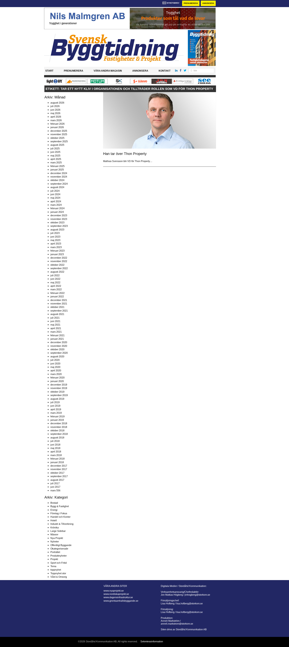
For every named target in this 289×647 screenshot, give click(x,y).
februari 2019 (57, 416)
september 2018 (59, 434)
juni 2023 (55, 236)
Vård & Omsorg (58, 577)
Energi (53, 510)
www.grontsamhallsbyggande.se (121, 601)
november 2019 (58, 388)
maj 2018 (55, 448)
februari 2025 (57, 166)
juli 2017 (55, 483)
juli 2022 (55, 275)
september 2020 (59, 353)
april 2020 (55, 370)
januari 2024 (57, 212)
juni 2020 (55, 363)
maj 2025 (55, 155)
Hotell (53, 520)
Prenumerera (191, 3)
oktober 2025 (57, 138)
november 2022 (58, 261)
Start (49, 70)
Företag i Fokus (58, 513)
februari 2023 (57, 250)
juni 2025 (55, 152)
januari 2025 (57, 169)
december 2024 (58, 173)
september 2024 (59, 184)
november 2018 (58, 427)
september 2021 (59, 310)
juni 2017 (55, 487)
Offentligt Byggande (60, 545)
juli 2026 (55, 106)
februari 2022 (57, 293)
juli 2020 (55, 360)
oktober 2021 (57, 307)
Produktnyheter (58, 555)
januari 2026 (57, 127)
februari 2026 (57, 124)
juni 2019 (55, 406)
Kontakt (165, 70)
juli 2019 (55, 402)
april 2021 (55, 328)
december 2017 (58, 465)
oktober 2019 (57, 391)
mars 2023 (56, 247)
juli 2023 (55, 233)
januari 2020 (57, 381)
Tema (53, 566)
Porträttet (55, 552)
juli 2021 (55, 317)
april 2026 (55, 116)
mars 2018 (56, 455)
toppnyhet (55, 569)
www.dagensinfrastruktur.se (118, 597)
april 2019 (55, 409)
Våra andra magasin (108, 70)
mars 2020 (56, 374)
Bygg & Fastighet (59, 506)
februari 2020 (57, 377)
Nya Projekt (56, 538)
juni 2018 (55, 444)
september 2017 (59, 476)
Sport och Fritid (58, 563)
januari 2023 (57, 254)
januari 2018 (57, 462)
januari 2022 (57, 296)
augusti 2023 (57, 229)
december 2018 (58, 423)
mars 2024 (56, 205)
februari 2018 (57, 458)
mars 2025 (56, 162)
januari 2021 (57, 339)
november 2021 (58, 303)
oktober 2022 (57, 265)
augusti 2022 (57, 272)
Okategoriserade (59, 548)
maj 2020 (55, 367)
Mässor (54, 534)
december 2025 (58, 131)
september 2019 (59, 395)
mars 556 (55, 490)
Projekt (54, 559)
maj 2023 (55, 240)
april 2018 (55, 451)
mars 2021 (56, 332)
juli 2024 (55, 191)
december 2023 (58, 215)
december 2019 (58, 384)
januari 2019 (57, 420)
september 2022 (59, 268)
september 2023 (59, 226)
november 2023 (58, 219)
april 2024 (55, 201)
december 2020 (58, 342)
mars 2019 (56, 413)
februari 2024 (57, 208)
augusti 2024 (57, 187)
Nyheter (54, 541)
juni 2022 (55, 279)
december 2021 (58, 300)
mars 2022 (56, 289)
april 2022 (55, 286)
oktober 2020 (57, 349)
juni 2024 (55, 194)
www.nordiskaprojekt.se (116, 594)
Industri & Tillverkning (61, 524)
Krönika (54, 527)
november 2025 (58, 134)
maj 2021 (55, 324)
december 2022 (58, 258)
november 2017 (58, 469)
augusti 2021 (57, 314)
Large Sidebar (58, 531)
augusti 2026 (57, 102)
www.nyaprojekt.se (114, 590)
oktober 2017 (57, 473)
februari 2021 (57, 335)
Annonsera (208, 3)
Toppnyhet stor (58, 573)
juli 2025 (55, 148)
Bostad (54, 503)
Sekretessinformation (151, 641)
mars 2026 (56, 120)
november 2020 (58, 346)
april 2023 (55, 243)
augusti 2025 (57, 145)
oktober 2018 (57, 430)
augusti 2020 (57, 356)
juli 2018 (55, 441)
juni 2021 (55, 321)
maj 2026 (55, 113)
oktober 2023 (57, 222)
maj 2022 (55, 282)
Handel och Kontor (60, 517)
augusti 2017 (57, 480)
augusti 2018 (57, 437)
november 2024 (58, 176)
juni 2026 (55, 110)
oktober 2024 (57, 180)
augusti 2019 (57, 399)
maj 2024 (55, 198)
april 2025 (55, 159)
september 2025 (59, 141)
